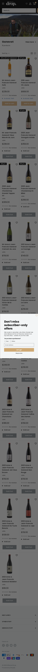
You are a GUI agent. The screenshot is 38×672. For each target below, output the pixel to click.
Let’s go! (19, 350)
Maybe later (19, 353)
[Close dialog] (37, 315)
